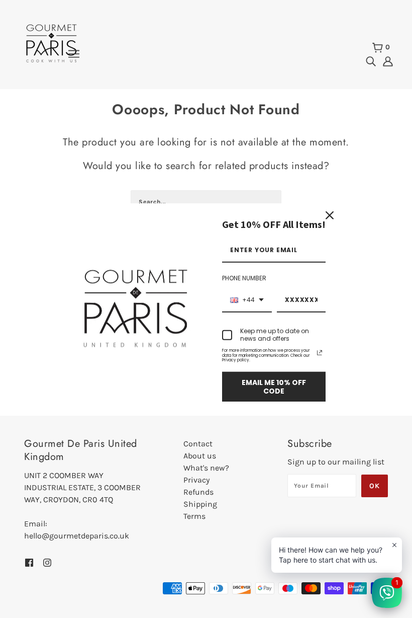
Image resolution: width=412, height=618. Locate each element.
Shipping (200, 504)
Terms (194, 516)
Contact (198, 443)
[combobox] (247, 300)
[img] (371, 60)
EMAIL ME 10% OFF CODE (274, 386)
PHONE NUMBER (244, 278)
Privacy (196, 480)
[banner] (51, 42)
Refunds (198, 492)
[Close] (330, 215)
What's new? (206, 468)
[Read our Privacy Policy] (320, 353)
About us (199, 455)
